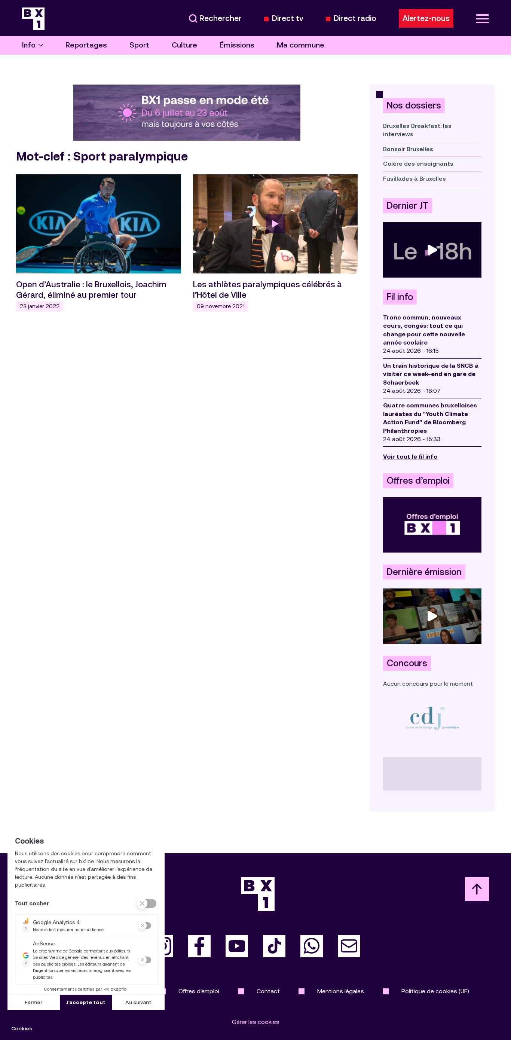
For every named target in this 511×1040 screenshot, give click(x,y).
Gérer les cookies (255, 1022)
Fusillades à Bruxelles (414, 178)
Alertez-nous (426, 18)
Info (29, 45)
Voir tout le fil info (410, 456)
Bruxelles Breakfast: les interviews (417, 130)
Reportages (86, 45)
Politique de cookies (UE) (435, 991)
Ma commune (300, 45)
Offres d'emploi (198, 991)
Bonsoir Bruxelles (408, 149)
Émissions (237, 45)
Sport (139, 45)
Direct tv (287, 18)
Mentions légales (340, 991)
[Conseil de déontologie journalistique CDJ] (432, 718)
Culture (184, 45)
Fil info (400, 297)
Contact (268, 991)
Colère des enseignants (418, 163)
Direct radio (355, 18)
